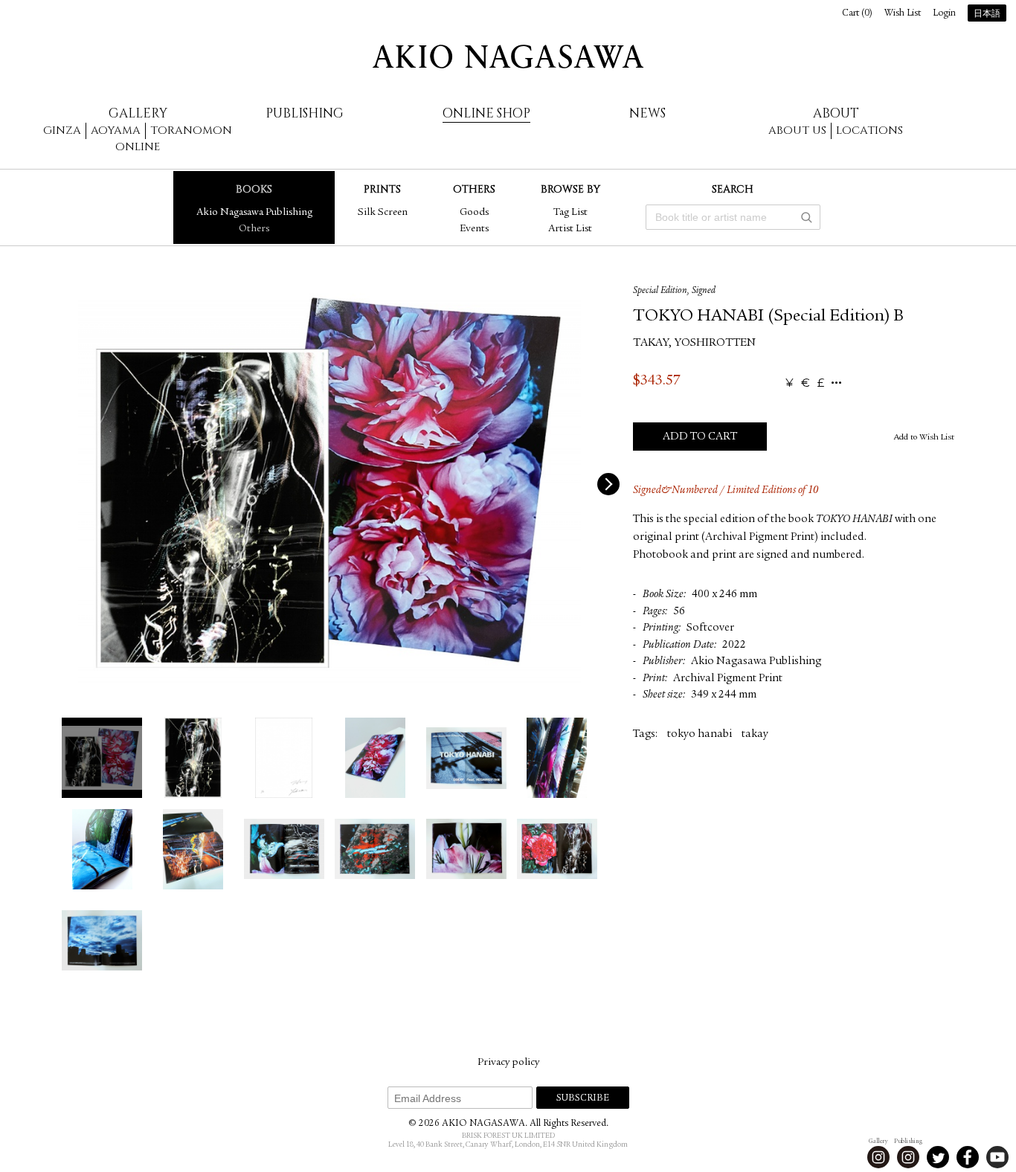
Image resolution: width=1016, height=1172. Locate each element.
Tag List (570, 212)
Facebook (967, 1157)
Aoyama (116, 130)
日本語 (987, 14)
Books (254, 189)
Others (254, 229)
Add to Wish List (924, 437)
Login (944, 14)
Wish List (902, 14)
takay (755, 734)
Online (137, 147)
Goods (474, 212)
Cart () (857, 14)
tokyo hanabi (699, 734)
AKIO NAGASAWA (508, 56)
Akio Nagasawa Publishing (254, 212)
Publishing (305, 113)
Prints (382, 189)
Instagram (878, 1157)
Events (474, 229)
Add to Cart (700, 436)
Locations (869, 130)
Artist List (570, 229)
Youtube (997, 1157)
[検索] (806, 217)
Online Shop (486, 113)
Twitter (938, 1157)
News (647, 113)
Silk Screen (383, 212)
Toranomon (191, 130)
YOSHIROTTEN (715, 344)
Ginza (62, 130)
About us (797, 130)
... (836, 383)
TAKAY (651, 344)
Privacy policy (508, 1062)
